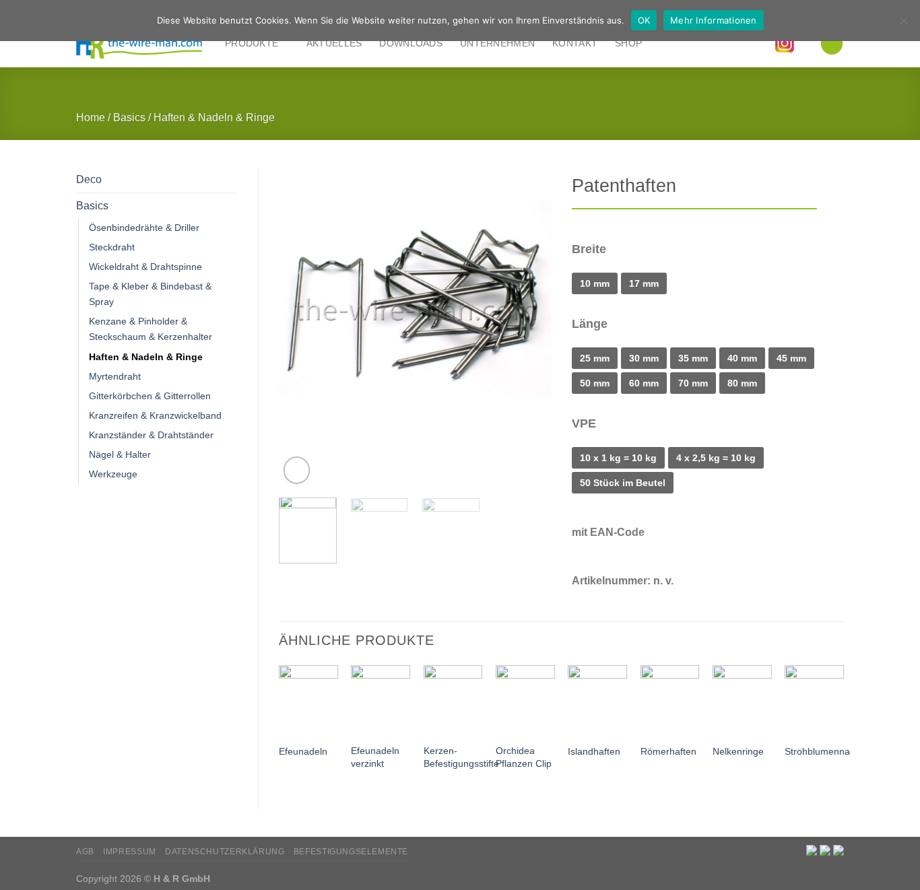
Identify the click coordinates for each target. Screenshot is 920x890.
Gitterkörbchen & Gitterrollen (150, 395)
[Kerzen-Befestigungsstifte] (453, 700)
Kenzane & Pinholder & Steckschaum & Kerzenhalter (150, 329)
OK (644, 20)
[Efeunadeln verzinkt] (380, 700)
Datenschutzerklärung (224, 851)
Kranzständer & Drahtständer (151, 435)
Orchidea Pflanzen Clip (524, 757)
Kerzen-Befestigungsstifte (461, 757)
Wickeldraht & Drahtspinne (145, 266)
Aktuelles (334, 43)
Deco (89, 179)
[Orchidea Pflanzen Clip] (525, 700)
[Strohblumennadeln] (814, 700)
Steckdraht (112, 247)
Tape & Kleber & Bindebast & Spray (150, 294)
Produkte (251, 43)
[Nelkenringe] (742, 700)
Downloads (410, 43)
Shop (628, 43)
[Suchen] (832, 43)
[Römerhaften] (670, 700)
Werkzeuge (113, 474)
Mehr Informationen (713, 20)
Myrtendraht (115, 376)
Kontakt (574, 43)
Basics (129, 117)
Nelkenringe (738, 751)
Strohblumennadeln (826, 751)
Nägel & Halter (120, 454)
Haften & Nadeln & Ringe (214, 117)
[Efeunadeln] (308, 700)
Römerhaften (668, 751)
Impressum (129, 851)
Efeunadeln (303, 751)
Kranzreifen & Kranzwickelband (155, 415)
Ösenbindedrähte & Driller (144, 227)
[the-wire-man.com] (140, 44)
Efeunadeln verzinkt (375, 757)
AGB (85, 851)
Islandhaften (594, 751)
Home (90, 117)
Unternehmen (497, 43)
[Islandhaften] (597, 700)
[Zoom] (297, 470)
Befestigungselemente (351, 851)
